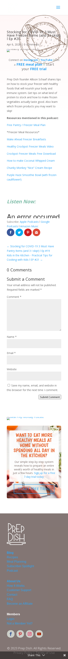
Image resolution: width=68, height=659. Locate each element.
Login (10, 619)
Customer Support (19, 590)
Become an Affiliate (20, 603)
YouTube (47, 60)
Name (12, 337)
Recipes (12, 557)
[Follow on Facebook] (11, 634)
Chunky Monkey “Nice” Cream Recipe (29, 168)
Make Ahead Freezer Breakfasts (26, 139)
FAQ (10, 599)
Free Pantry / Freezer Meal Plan (26, 125)
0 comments (31, 44)
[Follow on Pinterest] (20, 634)
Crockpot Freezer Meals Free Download (31, 153)
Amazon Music (29, 226)
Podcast (12, 570)
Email (11, 353)
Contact (12, 594)
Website (12, 369)
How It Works (16, 585)
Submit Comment (50, 397)
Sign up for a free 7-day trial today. (39, 475)
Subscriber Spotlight (20, 566)
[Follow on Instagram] (30, 634)
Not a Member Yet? (19, 623)
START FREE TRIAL (34, 488)
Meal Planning (16, 561)
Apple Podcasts (29, 222)
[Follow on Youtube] (39, 634)
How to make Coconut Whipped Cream (31, 160)
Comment (14, 297)
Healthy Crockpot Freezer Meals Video (30, 146)
